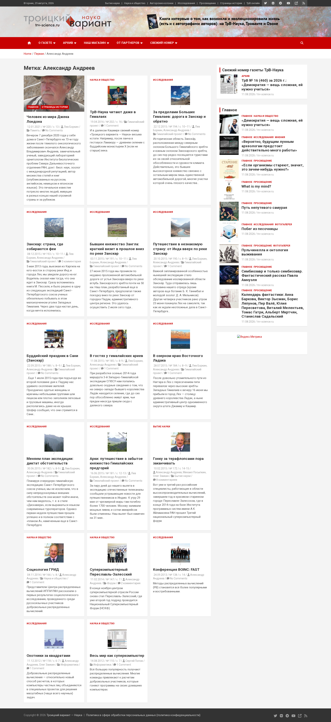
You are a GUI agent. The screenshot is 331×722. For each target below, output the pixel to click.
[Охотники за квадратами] (54, 631)
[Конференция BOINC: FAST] (180, 545)
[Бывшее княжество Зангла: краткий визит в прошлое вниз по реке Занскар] (117, 219)
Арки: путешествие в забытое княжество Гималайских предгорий (116, 463)
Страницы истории (231, 3)
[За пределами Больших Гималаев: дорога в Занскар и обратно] (180, 87)
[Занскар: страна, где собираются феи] (54, 219)
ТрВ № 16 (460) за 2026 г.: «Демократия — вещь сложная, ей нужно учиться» (272, 84)
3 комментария (71, 261)
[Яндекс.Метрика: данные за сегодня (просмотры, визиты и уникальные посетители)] (249, 337)
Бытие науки (112, 3)
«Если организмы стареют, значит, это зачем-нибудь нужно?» (273, 167)
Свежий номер (162, 43)
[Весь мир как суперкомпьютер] (117, 631)
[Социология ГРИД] (54, 545)
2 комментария (130, 583)
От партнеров (128, 43)
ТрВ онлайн (253, 3)
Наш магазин (95, 43)
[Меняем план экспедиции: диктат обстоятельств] (54, 434)
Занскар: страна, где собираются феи (45, 246)
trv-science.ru (265, 94)
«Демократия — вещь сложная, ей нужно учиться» (272, 122)
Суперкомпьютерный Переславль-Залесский (111, 571)
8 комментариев (166, 479)
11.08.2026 (248, 94)
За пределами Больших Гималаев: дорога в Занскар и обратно (179, 117)
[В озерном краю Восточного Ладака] (180, 331)
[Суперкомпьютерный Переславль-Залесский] (117, 545)
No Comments (54, 130)
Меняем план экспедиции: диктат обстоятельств (50, 461)
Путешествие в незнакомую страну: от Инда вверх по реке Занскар (180, 249)
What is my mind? (256, 186)
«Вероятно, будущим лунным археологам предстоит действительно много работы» (269, 146)
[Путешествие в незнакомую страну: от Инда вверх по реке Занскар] (180, 219)
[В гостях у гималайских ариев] (117, 331)
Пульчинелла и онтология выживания (265, 252)
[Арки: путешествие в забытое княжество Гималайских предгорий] (117, 434)
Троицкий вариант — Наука (64, 715)
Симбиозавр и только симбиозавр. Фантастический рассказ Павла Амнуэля (272, 275)
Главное (33, 107)
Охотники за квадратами (48, 655)
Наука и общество (134, 3)
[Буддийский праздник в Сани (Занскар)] (54, 331)
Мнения (280, 137)
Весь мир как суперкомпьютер (117, 655)
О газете (45, 43)
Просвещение (207, 3)
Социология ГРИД (43, 569)
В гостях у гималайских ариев (116, 356)
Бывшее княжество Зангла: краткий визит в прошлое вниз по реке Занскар (117, 249)
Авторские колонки (161, 3)
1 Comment (111, 125)
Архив (68, 43)
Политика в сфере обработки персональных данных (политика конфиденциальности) (143, 715)
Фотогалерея (283, 224)
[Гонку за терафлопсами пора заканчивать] (180, 434)
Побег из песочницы (260, 229)
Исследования (186, 3)
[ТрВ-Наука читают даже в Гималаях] (117, 87)
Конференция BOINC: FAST (176, 569)
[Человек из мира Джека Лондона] (54, 93)
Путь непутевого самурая (264, 207)
